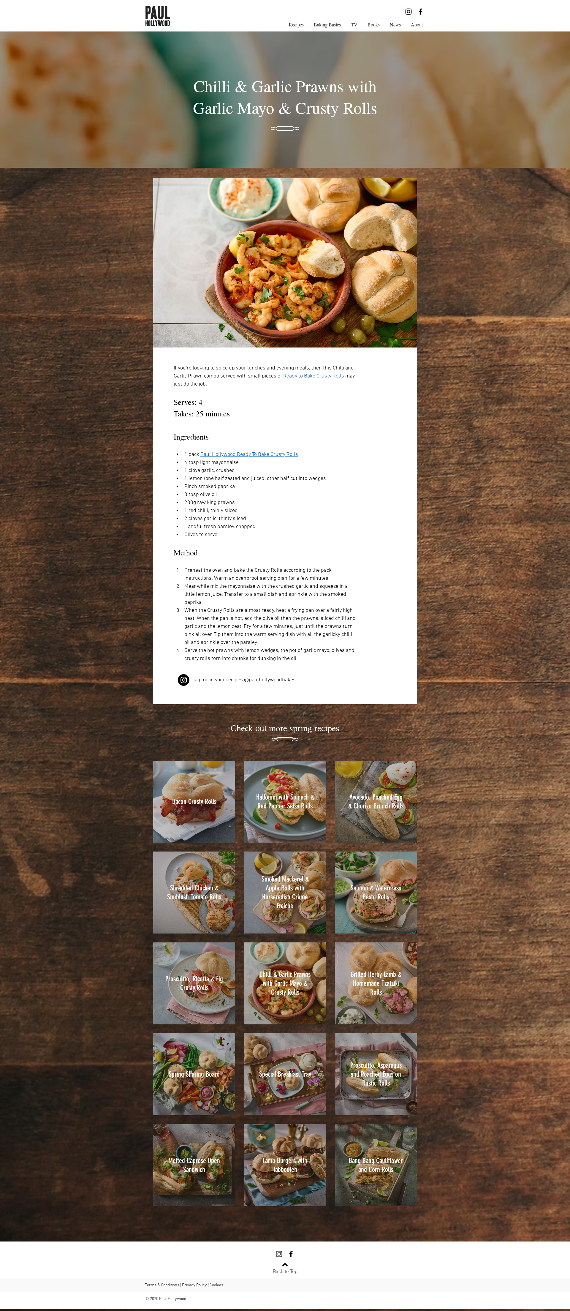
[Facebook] (420, 11)
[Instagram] (408, 11)
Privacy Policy (194, 1285)
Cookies (216, 1285)
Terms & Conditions (162, 1285)
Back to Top (285, 1272)
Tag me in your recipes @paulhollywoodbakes (244, 680)
